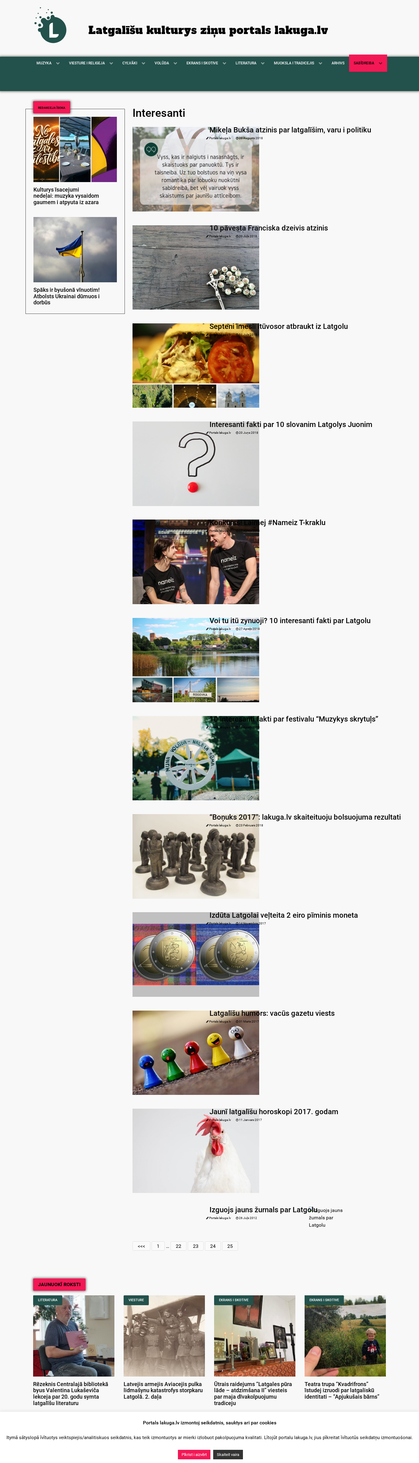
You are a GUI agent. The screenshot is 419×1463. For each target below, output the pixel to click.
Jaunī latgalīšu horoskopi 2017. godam (274, 1111)
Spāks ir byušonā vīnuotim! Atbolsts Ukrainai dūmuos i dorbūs (66, 296)
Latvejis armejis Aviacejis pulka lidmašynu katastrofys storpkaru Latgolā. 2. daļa (163, 1390)
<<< (141, 1246)
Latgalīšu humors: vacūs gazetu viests (272, 1013)
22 (178, 1246)
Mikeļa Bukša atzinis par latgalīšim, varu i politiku (290, 130)
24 (213, 1246)
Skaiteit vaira (228, 1454)
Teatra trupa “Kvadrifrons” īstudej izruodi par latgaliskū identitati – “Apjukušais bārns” (342, 1390)
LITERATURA (47, 1300)
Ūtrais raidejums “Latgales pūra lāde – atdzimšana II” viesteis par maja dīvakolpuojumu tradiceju (253, 1393)
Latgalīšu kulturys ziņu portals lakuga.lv (208, 30)
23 (195, 1246)
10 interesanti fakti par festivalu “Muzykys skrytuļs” (294, 719)
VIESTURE (136, 1300)
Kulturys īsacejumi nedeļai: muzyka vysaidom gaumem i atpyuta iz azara (66, 196)
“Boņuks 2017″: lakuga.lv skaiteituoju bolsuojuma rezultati (305, 817)
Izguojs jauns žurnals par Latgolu (263, 1210)
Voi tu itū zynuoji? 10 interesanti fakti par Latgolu (290, 620)
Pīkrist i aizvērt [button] (194, 1454)
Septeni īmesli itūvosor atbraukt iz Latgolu (279, 326)
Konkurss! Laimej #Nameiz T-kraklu (267, 522)
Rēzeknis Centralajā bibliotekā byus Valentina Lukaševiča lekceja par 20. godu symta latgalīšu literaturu (70, 1393)
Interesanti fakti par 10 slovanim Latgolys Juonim (291, 424)
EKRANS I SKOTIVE (233, 1300)
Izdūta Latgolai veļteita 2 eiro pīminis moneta (284, 915)
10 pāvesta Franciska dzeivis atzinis (269, 228)
